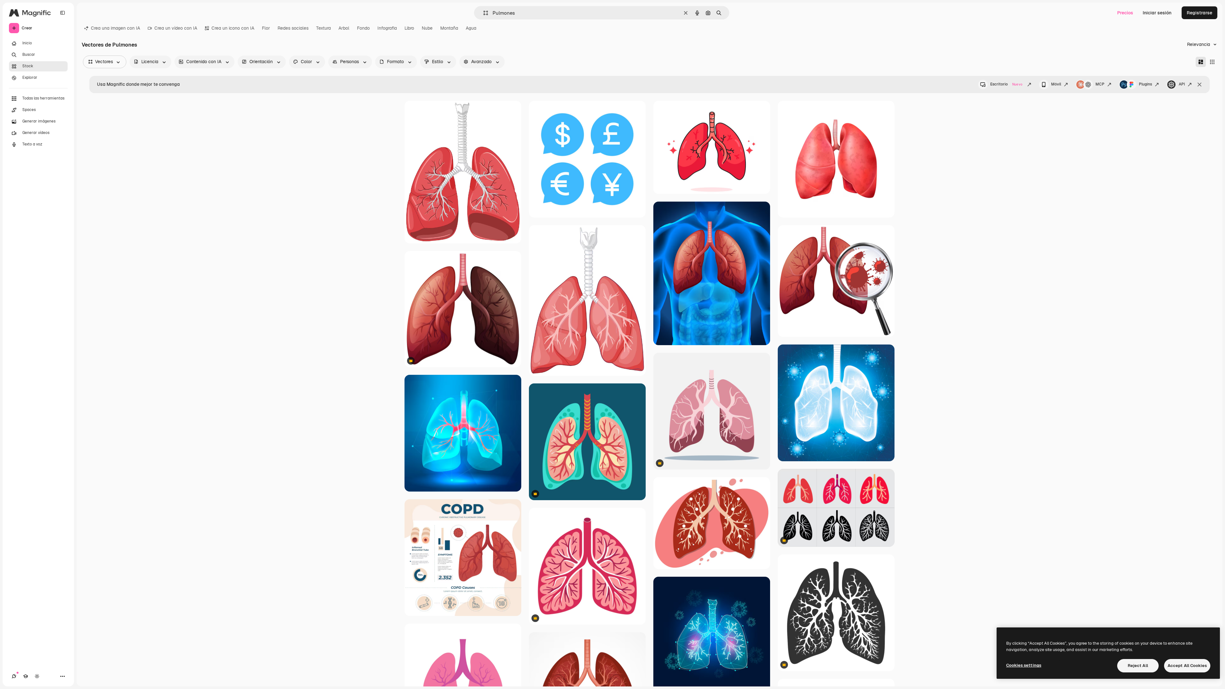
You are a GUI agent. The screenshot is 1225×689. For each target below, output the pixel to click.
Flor (266, 28)
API (1182, 84)
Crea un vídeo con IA (175, 28)
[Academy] (25, 676)
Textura (323, 28)
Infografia (387, 28)
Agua (471, 28)
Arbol (343, 28)
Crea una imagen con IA (115, 28)
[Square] (1212, 62)
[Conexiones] (14, 676)
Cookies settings (1023, 665)
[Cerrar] (1199, 84)
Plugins (1145, 84)
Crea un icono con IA (233, 28)
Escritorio (1006, 84)
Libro (409, 28)
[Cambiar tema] (37, 676)
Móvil (1056, 84)
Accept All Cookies (1187, 665)
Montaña (449, 28)
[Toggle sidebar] (62, 13)
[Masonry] (1201, 62)
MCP (1099, 84)
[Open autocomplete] (483, 13)
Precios (1125, 13)
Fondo (363, 28)
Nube (427, 28)
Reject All (1138, 665)
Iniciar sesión (1157, 13)
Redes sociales (293, 28)
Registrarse (1199, 13)
